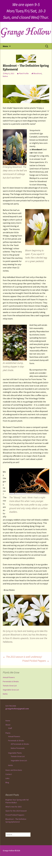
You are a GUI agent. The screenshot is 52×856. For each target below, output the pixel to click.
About (7, 725)
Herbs (5, 694)
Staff (10, 728)
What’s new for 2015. (13, 806)
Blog (7, 782)
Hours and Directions (13, 770)
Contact (8, 774)
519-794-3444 (10, 706)
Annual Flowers (9, 677)
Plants (7, 733)
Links (7, 778)
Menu (5, 46)
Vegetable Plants (15, 753)
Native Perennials (18, 748)
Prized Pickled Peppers (35, 660)
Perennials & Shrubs (11, 681)
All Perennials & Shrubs (20, 744)
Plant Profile (24, 73)
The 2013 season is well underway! (22, 656)
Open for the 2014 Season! (16, 811)
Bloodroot (37, 73)
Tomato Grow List (10, 685)
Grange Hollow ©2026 (11, 850)
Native (5, 76)
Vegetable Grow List (11, 690)
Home (7, 720)
